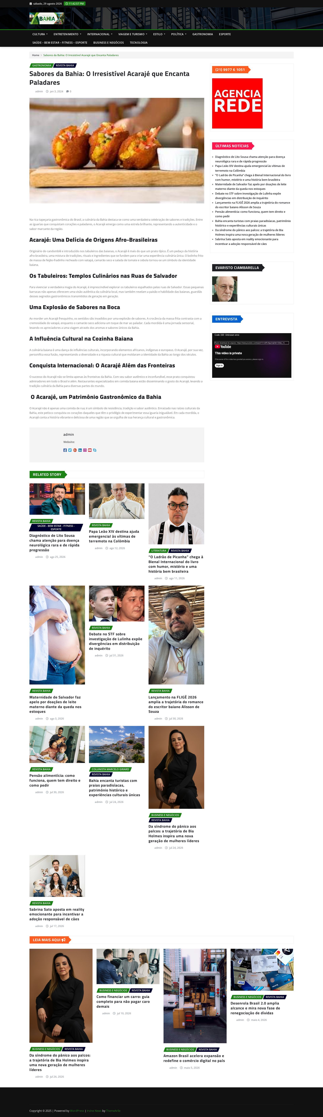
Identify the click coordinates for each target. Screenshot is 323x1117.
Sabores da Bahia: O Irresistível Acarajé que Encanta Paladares (81, 55)
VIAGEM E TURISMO (131, 34)
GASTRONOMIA (202, 34)
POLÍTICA (177, 34)
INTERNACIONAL (98, 34)
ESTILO (158, 34)
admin (39, 91)
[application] (251, 355)
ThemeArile (113, 1111)
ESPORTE (225, 34)
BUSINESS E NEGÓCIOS (108, 42)
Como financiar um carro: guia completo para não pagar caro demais (123, 1001)
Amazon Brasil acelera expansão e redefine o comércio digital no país (194, 1058)
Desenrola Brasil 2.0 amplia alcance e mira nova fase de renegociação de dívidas (255, 1008)
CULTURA (39, 34)
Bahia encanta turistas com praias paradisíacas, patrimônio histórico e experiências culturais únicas (114, 788)
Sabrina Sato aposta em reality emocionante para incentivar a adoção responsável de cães (56, 914)
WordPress (77, 1111)
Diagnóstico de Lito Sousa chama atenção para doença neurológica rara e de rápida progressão (54, 542)
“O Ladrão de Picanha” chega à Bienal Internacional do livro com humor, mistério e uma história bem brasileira (176, 564)
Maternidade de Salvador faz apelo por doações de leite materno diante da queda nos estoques (55, 704)
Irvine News (94, 1111)
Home (35, 55)
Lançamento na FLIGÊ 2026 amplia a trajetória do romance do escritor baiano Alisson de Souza (176, 704)
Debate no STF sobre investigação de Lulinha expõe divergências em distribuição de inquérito (115, 641)
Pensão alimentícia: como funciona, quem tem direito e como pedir (55, 780)
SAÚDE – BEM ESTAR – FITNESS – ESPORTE (59, 42)
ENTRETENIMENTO (66, 34)
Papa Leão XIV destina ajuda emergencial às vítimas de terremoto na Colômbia (114, 536)
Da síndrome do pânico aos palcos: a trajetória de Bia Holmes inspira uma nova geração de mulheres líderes (174, 833)
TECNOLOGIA (139, 42)
